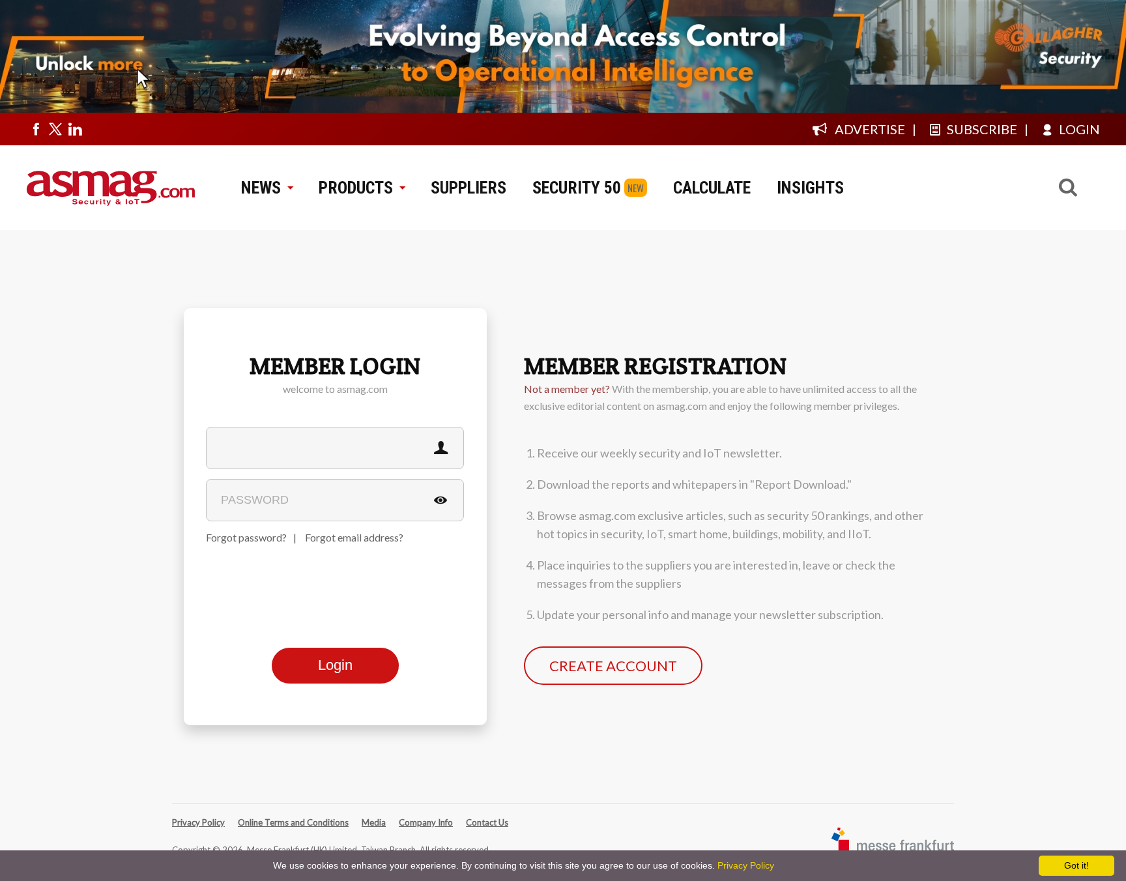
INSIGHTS (810, 187)
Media (374, 822)
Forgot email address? (354, 537)
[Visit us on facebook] (36, 129)
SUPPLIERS (468, 187)
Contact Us (487, 822)
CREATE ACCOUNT (613, 665)
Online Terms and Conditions (293, 822)
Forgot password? (246, 537)
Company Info (426, 822)
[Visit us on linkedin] (75, 129)
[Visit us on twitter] (55, 129)
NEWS (261, 187)
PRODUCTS (356, 187)
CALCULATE (712, 187)
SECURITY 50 (576, 187)
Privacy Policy (198, 822)
